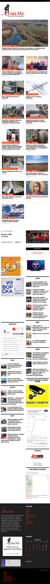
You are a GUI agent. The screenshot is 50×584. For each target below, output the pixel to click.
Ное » (30, 555)
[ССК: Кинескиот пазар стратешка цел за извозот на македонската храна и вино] (37, 63)
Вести (28, 69)
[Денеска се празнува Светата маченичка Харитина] (37, 188)
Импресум (5, 573)
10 (29, 546)
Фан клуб (28, 509)
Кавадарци (16, 94)
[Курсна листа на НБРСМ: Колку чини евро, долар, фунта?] (13, 188)
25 (33, 550)
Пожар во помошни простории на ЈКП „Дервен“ (12, 172)
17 (29, 548)
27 (39, 550)
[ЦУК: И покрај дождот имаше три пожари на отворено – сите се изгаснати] (37, 163)
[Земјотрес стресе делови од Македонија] (37, 88)
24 (29, 550)
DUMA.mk (5, 359)
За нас (5, 571)
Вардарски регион (7, 45)
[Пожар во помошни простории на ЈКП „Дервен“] (13, 162)
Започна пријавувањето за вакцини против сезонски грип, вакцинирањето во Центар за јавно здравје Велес (12, 73)
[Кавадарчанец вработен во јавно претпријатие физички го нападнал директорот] (37, 111)
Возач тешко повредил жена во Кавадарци (10, 97)
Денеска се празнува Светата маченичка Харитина (37, 197)
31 (29, 551)
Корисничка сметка (37, 253)
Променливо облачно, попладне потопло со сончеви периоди (11, 221)
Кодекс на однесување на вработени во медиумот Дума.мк (9, 578)
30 (26, 551)
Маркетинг (5, 572)
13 (39, 546)
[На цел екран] (47, 242)
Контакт (5, 575)
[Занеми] (45, 242)
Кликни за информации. (32, 473)
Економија (34, 69)
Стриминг (28, 511)
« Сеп (27, 555)
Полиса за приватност (8, 580)
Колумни (27, 518)
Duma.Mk (2, 359)
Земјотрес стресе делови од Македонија (33, 97)
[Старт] (27, 242)
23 (26, 550)
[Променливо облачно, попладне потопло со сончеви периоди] (13, 211)
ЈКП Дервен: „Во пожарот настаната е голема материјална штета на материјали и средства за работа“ (12, 121)
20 (39, 548)
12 (36, 546)
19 (36, 548)
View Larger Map (28, 498)
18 (33, 548)
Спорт (27, 520)
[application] (37, 236)
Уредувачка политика (7, 576)
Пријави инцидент (30, 523)
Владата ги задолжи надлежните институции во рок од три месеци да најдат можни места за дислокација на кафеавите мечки (37, 147)
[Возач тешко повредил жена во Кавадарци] (13, 88)
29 (46, 550)
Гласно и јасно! (29, 521)
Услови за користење (7, 581)
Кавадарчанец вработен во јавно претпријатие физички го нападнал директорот (36, 121)
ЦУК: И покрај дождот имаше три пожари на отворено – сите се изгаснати (37, 173)
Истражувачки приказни (31, 516)
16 (26, 548)
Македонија (34, 94)
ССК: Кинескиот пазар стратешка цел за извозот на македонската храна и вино (36, 72)
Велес (15, 45)
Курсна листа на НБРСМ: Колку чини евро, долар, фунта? (11, 197)
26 (36, 550)
